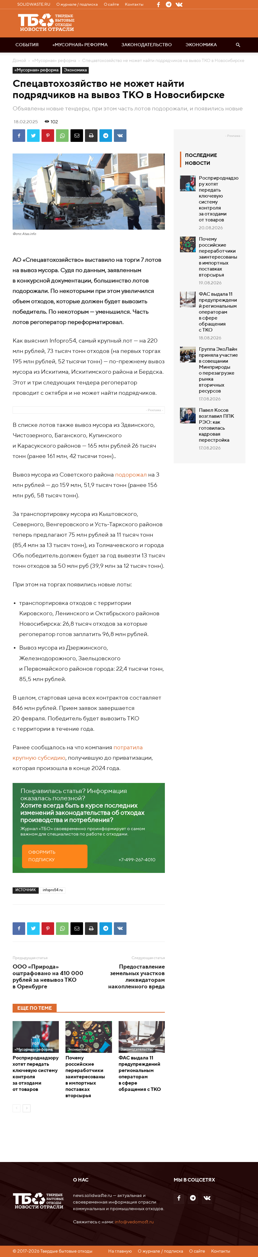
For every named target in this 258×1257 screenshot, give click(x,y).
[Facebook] (158, 4)
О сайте (111, 5)
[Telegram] (168, 4)
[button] (237, 45)
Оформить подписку (41, 856)
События (27, 45)
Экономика (201, 45)
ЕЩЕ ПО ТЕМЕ (34, 1008)
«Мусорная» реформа (80, 45)
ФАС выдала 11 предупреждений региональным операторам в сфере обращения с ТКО (218, 312)
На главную (120, 1251)
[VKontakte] (179, 4)
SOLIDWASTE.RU (33, 5)
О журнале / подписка (77, 5)
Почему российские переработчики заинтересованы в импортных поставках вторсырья (85, 1077)
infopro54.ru (53, 890)
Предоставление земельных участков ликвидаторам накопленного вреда (136, 977)
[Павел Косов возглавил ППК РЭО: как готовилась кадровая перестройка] (188, 415)
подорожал (131, 475)
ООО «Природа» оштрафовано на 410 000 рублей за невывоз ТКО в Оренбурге (48, 977)
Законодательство (146, 45)
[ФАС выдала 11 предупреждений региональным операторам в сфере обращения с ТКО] (142, 1037)
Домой (19, 61)
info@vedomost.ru (134, 1222)
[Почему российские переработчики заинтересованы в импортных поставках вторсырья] (88, 1037)
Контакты (134, 5)
